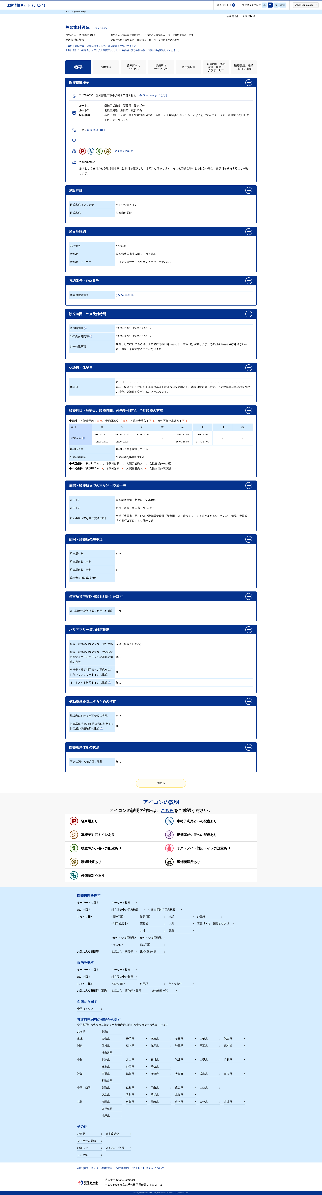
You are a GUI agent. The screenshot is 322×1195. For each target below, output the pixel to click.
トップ (68, 11)
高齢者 (144, 923)
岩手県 (130, 1038)
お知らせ (82, 1147)
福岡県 (106, 1101)
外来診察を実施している (130, 457)
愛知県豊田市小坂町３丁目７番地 (136, 253)
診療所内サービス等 (161, 67)
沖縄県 (106, 1115)
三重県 (106, 1073)
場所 (171, 916)
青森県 (106, 1038)
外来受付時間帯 (79, 336)
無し (118, 656)
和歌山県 (107, 1080)
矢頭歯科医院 (124, 212)
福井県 (179, 1059)
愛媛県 (155, 1094)
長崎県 (155, 1101)
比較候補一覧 (148, 951)
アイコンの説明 (123, 151)
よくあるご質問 (115, 1147)
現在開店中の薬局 (122, 976)
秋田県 (179, 1038)
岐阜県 (106, 1066)
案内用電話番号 (79, 295)
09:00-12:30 (123, 336)
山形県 (204, 1038)
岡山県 (155, 1087)
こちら (167, 810)
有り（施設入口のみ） (129, 644)
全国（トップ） (86, 1008)
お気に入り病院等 (122, 951)
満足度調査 (112, 1133)
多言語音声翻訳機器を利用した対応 (91, 610)
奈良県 (228, 1073)
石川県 (155, 1059)
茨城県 (106, 1045)
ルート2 (74, 507)
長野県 (228, 1059)
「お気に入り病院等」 (156, 35)
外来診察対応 (78, 457)
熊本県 (179, 1101)
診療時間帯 (76, 328)
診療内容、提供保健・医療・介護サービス (216, 67)
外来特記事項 (78, 346)
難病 (171, 930)
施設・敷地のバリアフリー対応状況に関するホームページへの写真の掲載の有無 (91, 657)
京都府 (155, 1073)
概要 (78, 67)
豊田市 (136, 507)
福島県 (228, 1038)
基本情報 (105, 67)
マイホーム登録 (86, 1140)
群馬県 (155, 1045)
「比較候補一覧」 (144, 40)
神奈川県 (107, 1052)
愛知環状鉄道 (124, 499)
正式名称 (75, 212)
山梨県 (204, 1059)
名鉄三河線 (122, 507)
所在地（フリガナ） (82, 261)
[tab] (78, 67)
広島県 (179, 1087)
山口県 (204, 1087)
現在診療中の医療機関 (125, 909)
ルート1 (74, 499)
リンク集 (82, 1154)
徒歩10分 (150, 499)
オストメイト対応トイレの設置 (89, 682)
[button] (306, 5)
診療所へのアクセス (133, 67)
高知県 (179, 1094)
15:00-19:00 (140, 328)
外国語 (201, 916)
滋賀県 (130, 1073)
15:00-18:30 (140, 336)
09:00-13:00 (123, 328)
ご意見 (81, 1133)
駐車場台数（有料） (82, 561)
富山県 (130, 1059)
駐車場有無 (76, 553)
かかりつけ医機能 (151, 937)
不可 (118, 611)
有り (118, 553)
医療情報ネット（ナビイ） (27, 5)
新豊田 (139, 499)
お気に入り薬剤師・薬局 (126, 990)
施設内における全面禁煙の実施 (89, 715)
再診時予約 (76, 449)
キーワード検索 (121, 902)
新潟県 (106, 1059)
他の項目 (145, 944)
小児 (171, 923)
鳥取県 (106, 1087)
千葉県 (204, 1045)
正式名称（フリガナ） (83, 204)
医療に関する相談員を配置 (86, 761)
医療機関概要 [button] (79, 82)
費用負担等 (188, 67)
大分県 (204, 1101)
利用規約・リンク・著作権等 (94, 1168)
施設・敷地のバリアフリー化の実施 (91, 644)
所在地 (74, 253)
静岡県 (130, 1066)
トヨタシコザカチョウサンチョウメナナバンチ (144, 261)
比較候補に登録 (74, 39)
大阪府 (179, 1073)
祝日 (118, 386)
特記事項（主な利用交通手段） (89, 518)
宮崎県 (228, 1101)
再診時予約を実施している (132, 449)
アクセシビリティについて (148, 1168)
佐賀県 (130, 1101)
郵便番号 (75, 246)
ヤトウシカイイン (126, 204)
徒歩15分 (148, 507)
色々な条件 (175, 983)
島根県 (130, 1087)
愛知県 (155, 1066)
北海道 (106, 1031)
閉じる (161, 783)
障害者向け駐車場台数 (83, 577)
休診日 (74, 386)
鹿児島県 (107, 1108)
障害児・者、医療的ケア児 (213, 923)
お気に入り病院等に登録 (80, 35)
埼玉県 (179, 1045)
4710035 (121, 246)
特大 (282, 5)
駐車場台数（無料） (82, 569)
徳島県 (106, 1094)
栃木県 (130, 1045)
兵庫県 (204, 1073)
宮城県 (155, 1038)
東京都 (228, 1045)
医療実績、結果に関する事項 (243, 67)
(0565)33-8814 (96, 130)
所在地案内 (122, 1168)
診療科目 (145, 916)
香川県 (130, 1094)
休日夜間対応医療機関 (161, 909)
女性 (142, 930)
